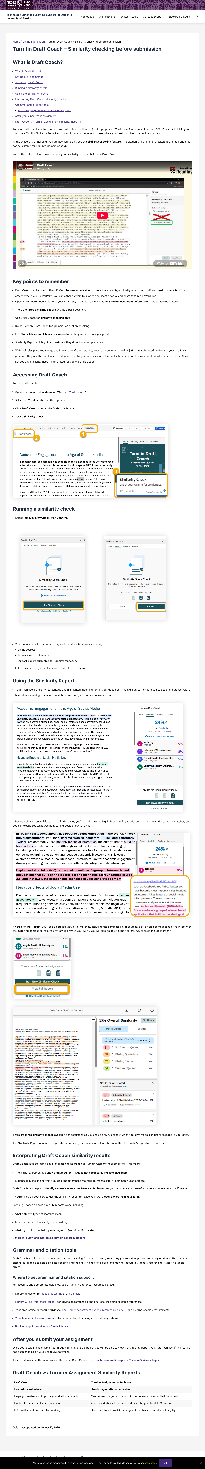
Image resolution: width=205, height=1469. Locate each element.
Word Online (75, 392)
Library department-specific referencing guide (95, 1309)
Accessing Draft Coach (29, 82)
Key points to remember (29, 76)
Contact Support (153, 16)
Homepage (87, 16)
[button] (197, 17)
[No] (201, 1462)
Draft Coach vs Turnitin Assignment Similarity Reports (48, 121)
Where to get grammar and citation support (44, 110)
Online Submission (34, 41)
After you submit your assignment (36, 116)
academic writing (51, 1293)
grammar (73, 1293)
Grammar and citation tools (32, 104)
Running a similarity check (31, 88)
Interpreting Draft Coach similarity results (40, 99)
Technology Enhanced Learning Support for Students (39, 14)
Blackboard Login (179, 16)
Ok (165, 1462)
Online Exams (107, 16)
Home (16, 41)
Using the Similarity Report (31, 93)
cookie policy (149, 1463)
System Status (129, 16)
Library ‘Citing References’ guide (34, 1301)
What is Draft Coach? (28, 71)
